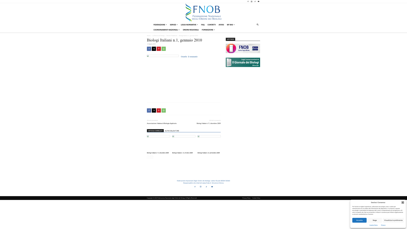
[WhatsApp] (164, 49)
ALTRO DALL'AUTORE (172, 131)
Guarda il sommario (189, 56)
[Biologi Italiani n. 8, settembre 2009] (209, 143)
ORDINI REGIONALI (191, 30)
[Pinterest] (159, 49)
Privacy (383, 225)
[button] (403, 202)
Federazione (159, 25)
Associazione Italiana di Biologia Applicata (161, 123)
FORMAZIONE (207, 30)
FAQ (203, 25)
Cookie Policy (373, 225)
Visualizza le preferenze (393, 220)
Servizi (173, 25)
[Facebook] (248, 1)
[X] (154, 49)
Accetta (359, 220)
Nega (375, 220)
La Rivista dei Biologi (158, 35)
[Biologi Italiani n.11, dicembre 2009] (158, 143)
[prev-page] (148, 157)
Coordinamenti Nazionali (165, 30)
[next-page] (151, 157)
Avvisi (221, 25)
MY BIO (230, 25)
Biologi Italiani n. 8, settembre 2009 (209, 153)
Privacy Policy (246, 198)
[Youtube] (258, 1)
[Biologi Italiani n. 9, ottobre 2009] (183, 143)
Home (149, 35)
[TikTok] (255, 1)
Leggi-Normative (188, 25)
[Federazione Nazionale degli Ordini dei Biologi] (203, 12)
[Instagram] (251, 1)
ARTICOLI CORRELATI (155, 131)
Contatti (212, 25)
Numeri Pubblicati (172, 35)
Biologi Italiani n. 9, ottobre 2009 (182, 153)
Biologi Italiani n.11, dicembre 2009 (209, 123)
